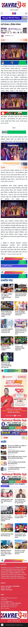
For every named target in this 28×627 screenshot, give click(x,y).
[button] (13, 13)
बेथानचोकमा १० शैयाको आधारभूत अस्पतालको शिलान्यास (20, 552)
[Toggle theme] (2, 625)
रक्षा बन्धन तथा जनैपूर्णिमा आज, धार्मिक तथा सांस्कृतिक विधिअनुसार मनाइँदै (6, 296)
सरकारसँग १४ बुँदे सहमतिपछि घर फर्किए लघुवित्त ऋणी (19, 348)
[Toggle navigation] (26, 13)
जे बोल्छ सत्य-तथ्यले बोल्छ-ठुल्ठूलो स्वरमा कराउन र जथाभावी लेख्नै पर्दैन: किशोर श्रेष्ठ (6, 365)
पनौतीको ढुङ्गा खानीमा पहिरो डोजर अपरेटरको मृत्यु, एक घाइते (7, 501)
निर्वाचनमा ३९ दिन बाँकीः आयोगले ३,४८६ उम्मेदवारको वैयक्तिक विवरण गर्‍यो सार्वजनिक (7, 518)
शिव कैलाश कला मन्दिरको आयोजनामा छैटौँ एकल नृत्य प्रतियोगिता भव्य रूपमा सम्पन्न (21, 331)
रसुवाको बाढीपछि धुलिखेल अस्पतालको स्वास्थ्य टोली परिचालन (21, 295)
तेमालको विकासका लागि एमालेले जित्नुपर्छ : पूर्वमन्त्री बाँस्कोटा (20, 535)
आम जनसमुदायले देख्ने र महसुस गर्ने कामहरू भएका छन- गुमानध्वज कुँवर (20, 501)
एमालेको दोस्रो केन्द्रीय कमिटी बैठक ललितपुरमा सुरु (7, 535)
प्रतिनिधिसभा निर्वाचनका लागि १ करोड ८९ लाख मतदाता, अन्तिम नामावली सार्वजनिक (6, 553)
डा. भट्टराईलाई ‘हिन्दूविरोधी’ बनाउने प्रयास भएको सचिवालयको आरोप (7, 330)
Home (9, 621)
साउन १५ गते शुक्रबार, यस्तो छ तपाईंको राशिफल (20, 517)
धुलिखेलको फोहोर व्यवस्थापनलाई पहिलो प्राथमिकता (6, 348)
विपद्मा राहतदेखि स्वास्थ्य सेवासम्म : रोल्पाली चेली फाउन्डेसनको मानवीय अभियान (6, 314)
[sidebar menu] (2, 13)
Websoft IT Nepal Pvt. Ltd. (17, 625)
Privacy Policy (16, 621)
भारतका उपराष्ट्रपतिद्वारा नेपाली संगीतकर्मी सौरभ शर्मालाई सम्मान (20, 313)
